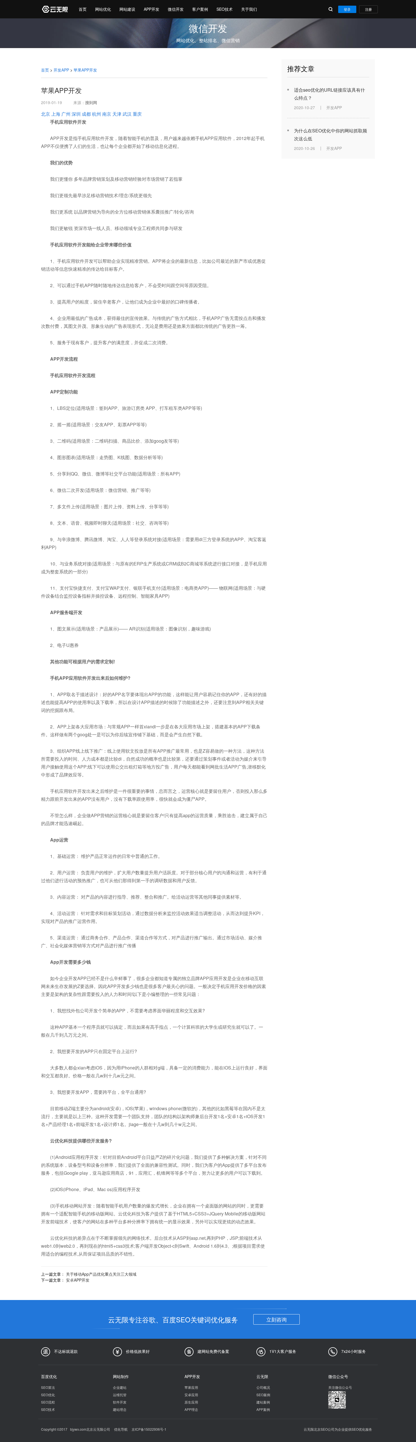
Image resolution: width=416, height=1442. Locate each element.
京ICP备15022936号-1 (149, 1429)
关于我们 (249, 9)
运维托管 (119, 1394)
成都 (86, 114)
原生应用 (191, 1402)
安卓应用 (191, 1394)
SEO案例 (263, 1394)
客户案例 (200, 9)
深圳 (76, 114)
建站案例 (263, 1402)
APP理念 (191, 1409)
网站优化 (103, 9)
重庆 (137, 114)
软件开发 (119, 1402)
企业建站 (119, 1387)
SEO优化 (48, 1394)
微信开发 (176, 9)
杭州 (96, 114)
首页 (83, 9)
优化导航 (121, 1429)
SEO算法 (48, 1387)
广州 (65, 114)
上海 (55, 114)
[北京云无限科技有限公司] (54, 9)
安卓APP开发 (77, 1280)
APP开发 (151, 9)
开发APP (61, 70)
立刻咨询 (276, 1319)
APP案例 (263, 1409)
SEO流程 (48, 1402)
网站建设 (127, 9)
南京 (106, 114)
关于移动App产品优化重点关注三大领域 (101, 1274)
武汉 (127, 114)
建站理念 (119, 1409)
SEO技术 (224, 9)
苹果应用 (191, 1387)
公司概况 (263, 1387)
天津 (116, 114)
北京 (45, 114)
